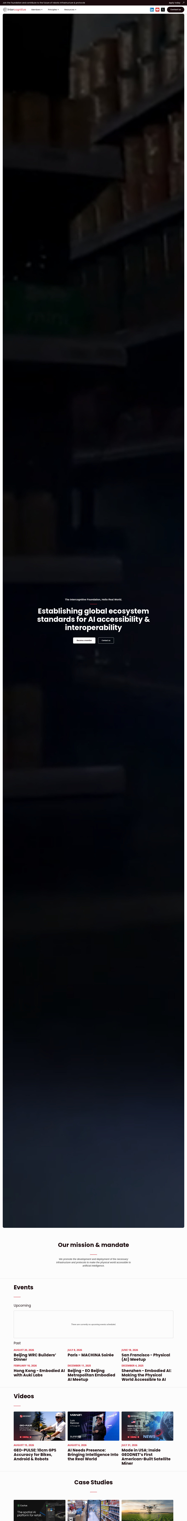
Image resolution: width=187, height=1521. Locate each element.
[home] (16, 9)
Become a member (84, 640)
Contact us (175, 9)
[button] (37, 9)
